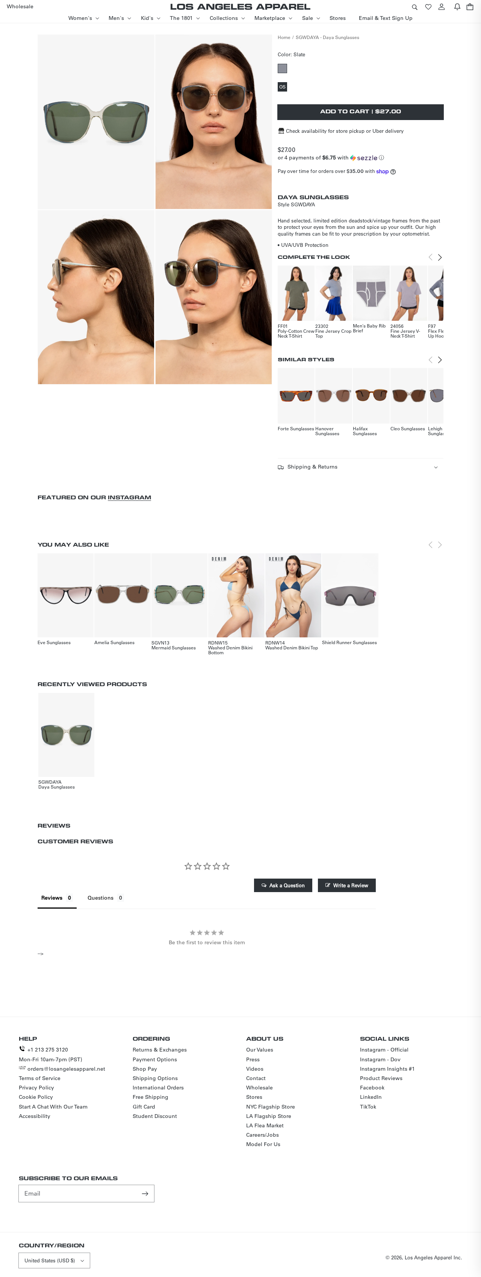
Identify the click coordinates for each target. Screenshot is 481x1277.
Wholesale (259, 1087)
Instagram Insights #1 (387, 1068)
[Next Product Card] (439, 257)
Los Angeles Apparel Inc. (433, 1257)
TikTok (368, 1106)
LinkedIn (371, 1097)
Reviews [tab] (51, 897)
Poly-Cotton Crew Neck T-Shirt (296, 333)
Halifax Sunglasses (365, 430)
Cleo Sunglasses (407, 428)
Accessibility (34, 1116)
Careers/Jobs (262, 1134)
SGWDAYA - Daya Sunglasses (327, 37)
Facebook (372, 1087)
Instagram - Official (384, 1049)
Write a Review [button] (350, 885)
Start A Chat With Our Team (53, 1106)
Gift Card (144, 1106)
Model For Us (263, 1144)
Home (284, 37)
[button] (414, 6)
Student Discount (155, 1116)
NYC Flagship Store (270, 1106)
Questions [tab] (100, 897)
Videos (254, 1068)
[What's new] (457, 6)
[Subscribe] (146, 1193)
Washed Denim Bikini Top (291, 648)
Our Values (259, 1049)
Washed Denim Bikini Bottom (230, 650)
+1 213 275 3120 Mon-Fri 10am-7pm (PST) (50, 1054)
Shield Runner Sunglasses (349, 642)
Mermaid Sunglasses (173, 648)
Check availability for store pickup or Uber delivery (345, 131)
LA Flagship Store (268, 1116)
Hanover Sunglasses (327, 430)
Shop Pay (145, 1068)
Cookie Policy (36, 1097)
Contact (256, 1078)
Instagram (129, 497)
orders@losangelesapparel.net (66, 1068)
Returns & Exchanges (160, 1049)
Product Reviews (381, 1078)
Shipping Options (155, 1078)
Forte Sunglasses (296, 428)
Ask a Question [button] (287, 885)
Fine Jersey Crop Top (333, 333)
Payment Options (155, 1059)
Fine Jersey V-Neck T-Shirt (405, 333)
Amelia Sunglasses (114, 642)
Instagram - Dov (380, 1059)
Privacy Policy (36, 1087)
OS (283, 87)
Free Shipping (150, 1097)
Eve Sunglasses (54, 642)
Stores (254, 1097)
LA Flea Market (265, 1125)
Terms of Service (40, 1078)
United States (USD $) (49, 1260)
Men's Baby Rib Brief (369, 328)
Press (253, 1059)
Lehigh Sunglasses (440, 430)
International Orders (158, 1087)
